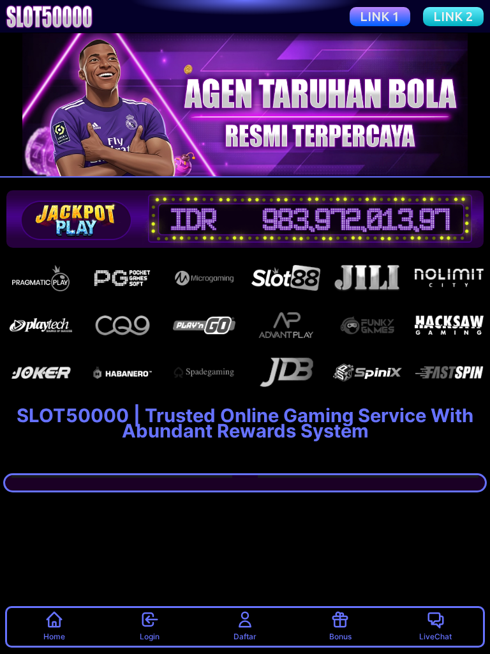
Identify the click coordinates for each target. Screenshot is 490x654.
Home (54, 636)
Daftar (245, 636)
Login (150, 636)
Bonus (340, 636)
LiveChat (435, 636)
